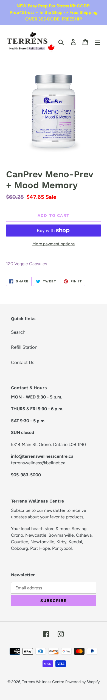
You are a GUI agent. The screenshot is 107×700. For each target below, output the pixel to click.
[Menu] (97, 42)
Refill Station (24, 347)
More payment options (53, 243)
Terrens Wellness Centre (43, 682)
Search (18, 332)
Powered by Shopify (82, 682)
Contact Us (22, 362)
